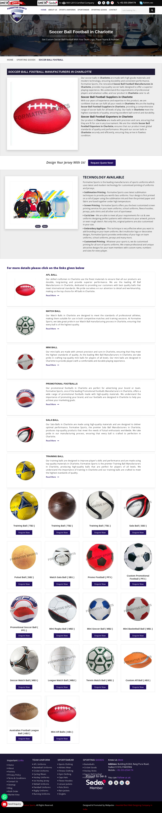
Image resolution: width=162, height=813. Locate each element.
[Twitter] (103, 2)
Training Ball (55, 456)
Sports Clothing (65, 764)
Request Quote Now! (102, 162)
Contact (113, 10)
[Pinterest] (112, 2)
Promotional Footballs (62, 383)
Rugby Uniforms (40, 790)
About (11, 768)
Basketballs (89, 764)
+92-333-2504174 (127, 2)
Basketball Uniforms (42, 767)
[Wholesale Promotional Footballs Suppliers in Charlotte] (25, 398)
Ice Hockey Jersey (41, 780)
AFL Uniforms (39, 764)
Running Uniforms (41, 794)
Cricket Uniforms (41, 770)
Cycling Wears (39, 774)
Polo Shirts (63, 787)
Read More (51, 295)
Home (43, 10)
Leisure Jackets (65, 784)
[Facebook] (99, 2)
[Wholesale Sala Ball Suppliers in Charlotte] (25, 434)
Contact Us (13, 781)
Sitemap (11, 784)
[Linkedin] (107, 2)
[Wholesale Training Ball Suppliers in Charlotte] (25, 470)
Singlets (62, 794)
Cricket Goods (90, 767)
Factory (11, 771)
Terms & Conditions (17, 778)
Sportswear (83, 10)
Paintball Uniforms (41, 787)
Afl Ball (51, 275)
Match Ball (53, 311)
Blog (10, 788)
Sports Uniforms (67, 10)
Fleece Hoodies (65, 780)
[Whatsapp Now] (4, 797)
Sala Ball (52, 420)
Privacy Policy (14, 775)
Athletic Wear (64, 767)
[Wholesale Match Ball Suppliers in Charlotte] (25, 325)
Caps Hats (63, 777)
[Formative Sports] (17, 12)
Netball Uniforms (41, 784)
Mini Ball (51, 347)
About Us (52, 10)
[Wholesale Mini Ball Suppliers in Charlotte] (25, 362)
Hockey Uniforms (41, 777)
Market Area (13, 794)
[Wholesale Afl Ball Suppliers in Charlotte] (25, 289)
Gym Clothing (64, 774)
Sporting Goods (99, 10)
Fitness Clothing (65, 770)
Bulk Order (13, 791)
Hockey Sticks (90, 770)
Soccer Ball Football (93, 774)
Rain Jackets (63, 790)
